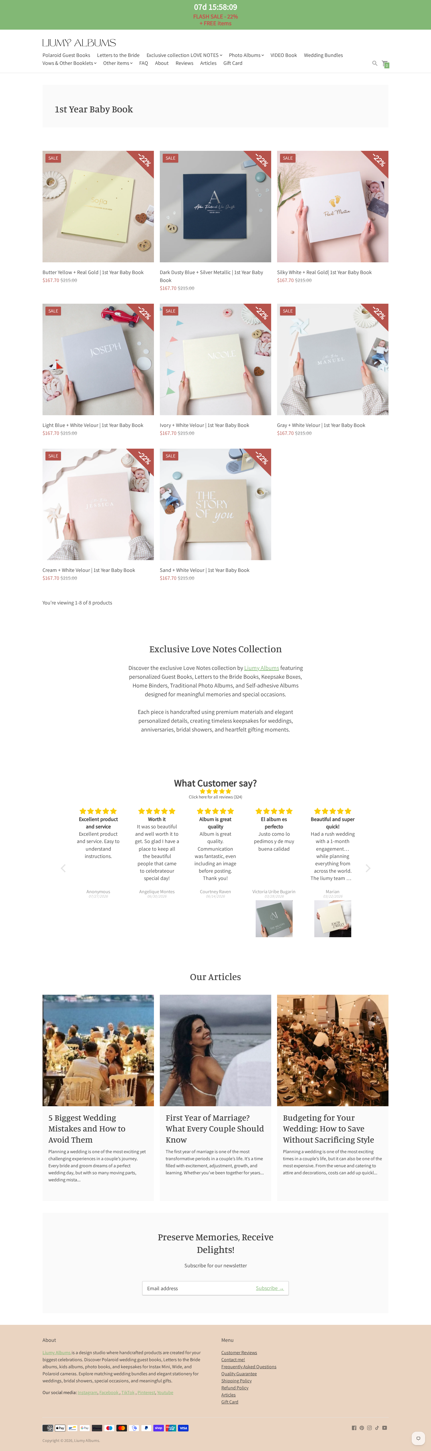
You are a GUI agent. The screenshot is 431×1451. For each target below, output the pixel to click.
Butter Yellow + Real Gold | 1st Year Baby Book (93, 272)
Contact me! (233, 1360)
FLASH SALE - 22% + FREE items (215, 14)
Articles (208, 63)
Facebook (109, 1392)
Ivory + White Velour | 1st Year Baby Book (204, 425)
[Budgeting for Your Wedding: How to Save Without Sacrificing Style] (332, 1050)
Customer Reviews (239, 1352)
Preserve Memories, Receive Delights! (216, 1243)
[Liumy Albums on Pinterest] (361, 1427)
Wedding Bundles (323, 55)
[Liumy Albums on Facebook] (354, 1427)
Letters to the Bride (118, 55)
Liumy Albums (261, 668)
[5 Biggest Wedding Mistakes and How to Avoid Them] (98, 1050)
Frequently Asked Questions (248, 1367)
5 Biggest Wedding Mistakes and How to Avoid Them (86, 1128)
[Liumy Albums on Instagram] (369, 1427)
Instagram (87, 1392)
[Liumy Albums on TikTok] (377, 1427)
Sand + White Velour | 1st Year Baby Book (205, 570)
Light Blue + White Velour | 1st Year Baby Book (93, 425)
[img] (215, 791)
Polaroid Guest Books (66, 55)
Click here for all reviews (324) (215, 797)
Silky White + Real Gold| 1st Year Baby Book (324, 272)
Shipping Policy (236, 1381)
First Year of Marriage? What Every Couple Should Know (215, 1128)
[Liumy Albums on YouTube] (384, 1427)
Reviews (184, 63)
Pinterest (146, 1392)
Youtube (165, 1392)
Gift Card (232, 63)
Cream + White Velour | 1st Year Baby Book (89, 570)
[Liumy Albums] (79, 43)
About (162, 63)
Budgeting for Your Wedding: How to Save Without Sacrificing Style (328, 1128)
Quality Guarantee (239, 1374)
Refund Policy (234, 1388)
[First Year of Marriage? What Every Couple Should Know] (215, 1050)
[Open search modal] (375, 63)
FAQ (143, 63)
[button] (64, 868)
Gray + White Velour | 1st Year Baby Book (321, 425)
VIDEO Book (284, 55)
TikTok (128, 1392)
